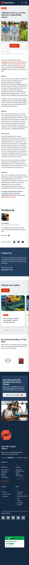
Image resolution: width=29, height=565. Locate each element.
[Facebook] (18, 518)
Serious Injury (6, 496)
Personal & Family (7, 494)
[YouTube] (8, 518)
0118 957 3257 (5, 482)
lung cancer (20, 65)
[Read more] (13, 310)
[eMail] (3, 518)
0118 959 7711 (7, 270)
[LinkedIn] (13, 518)
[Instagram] (23, 518)
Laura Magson (5, 223)
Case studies (8, 51)
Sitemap (19, 500)
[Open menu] (26, 3)
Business (4, 492)
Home (2, 51)
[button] (14, 242)
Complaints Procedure (22, 496)
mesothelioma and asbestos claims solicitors (13, 62)
